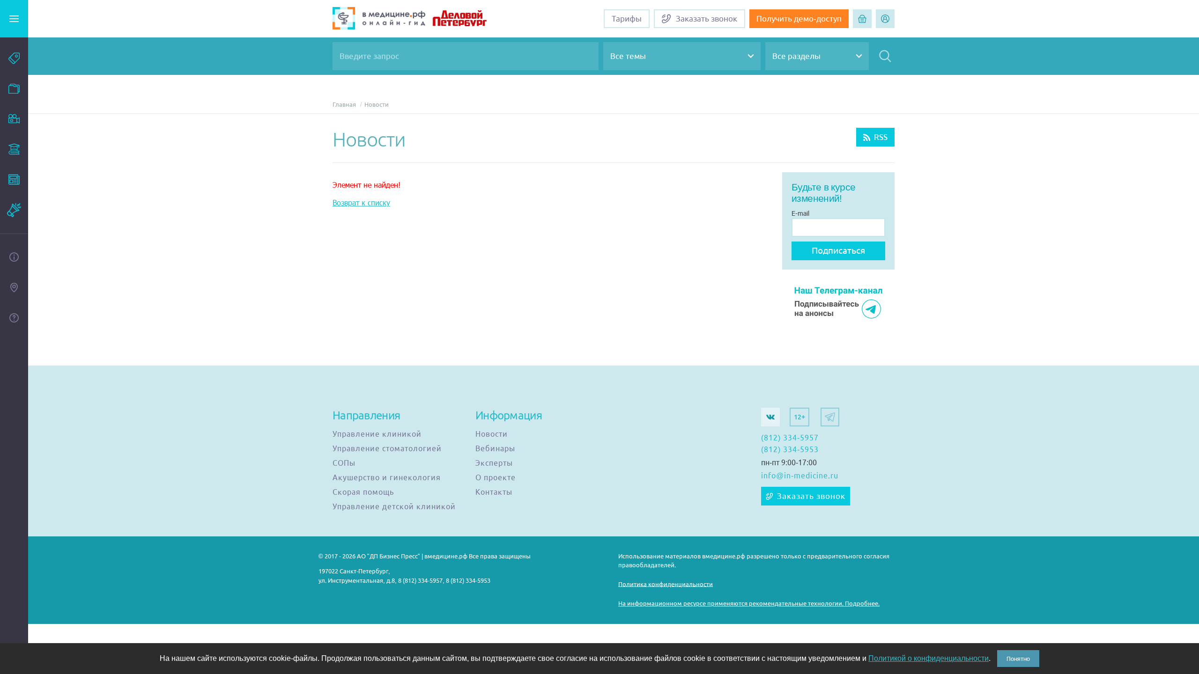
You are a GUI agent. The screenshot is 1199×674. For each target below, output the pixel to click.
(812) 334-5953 (790, 450)
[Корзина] (862, 18)
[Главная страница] (379, 19)
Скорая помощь (363, 492)
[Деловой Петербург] (471, 19)
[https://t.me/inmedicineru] (830, 417)
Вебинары (495, 449)
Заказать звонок (811, 496)
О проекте (495, 478)
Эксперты (494, 463)
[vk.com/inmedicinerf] (770, 417)
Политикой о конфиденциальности (928, 658)
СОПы (344, 463)
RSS (881, 137)
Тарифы (627, 19)
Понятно (1018, 658)
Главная (344, 104)
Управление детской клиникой (394, 507)
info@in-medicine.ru (799, 476)
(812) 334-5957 (790, 438)
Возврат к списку (361, 202)
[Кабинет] (885, 18)
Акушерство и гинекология (387, 478)
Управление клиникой (377, 434)
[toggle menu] (14, 18)
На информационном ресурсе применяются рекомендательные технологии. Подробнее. (749, 603)
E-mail (800, 213)
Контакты (493, 492)
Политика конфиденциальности (665, 583)
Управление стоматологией (387, 449)
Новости (376, 104)
